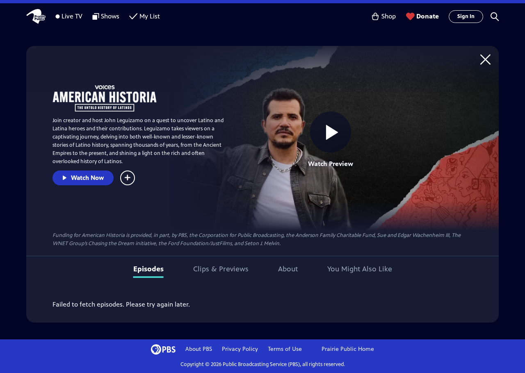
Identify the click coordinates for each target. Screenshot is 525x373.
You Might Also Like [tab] (359, 268)
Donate (427, 16)
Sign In (466, 16)
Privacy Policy (240, 349)
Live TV (72, 16)
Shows (110, 16)
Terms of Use (285, 349)
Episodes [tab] (148, 268)
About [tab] (288, 268)
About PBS (198, 349)
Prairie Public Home (348, 349)
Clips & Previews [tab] (221, 268)
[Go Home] (485, 59)
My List (149, 16)
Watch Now (87, 178)
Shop (388, 16)
